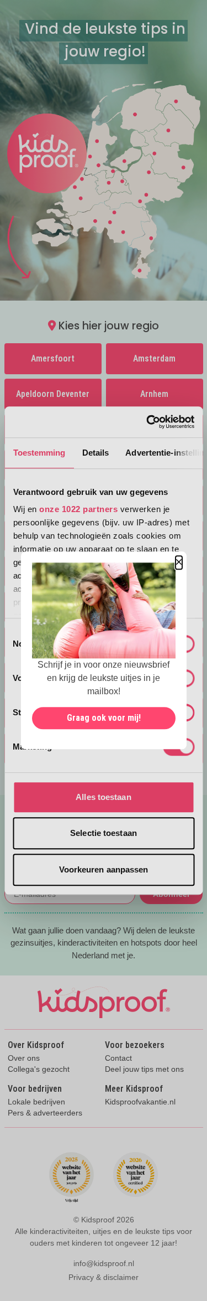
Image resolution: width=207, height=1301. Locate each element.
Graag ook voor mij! (104, 718)
